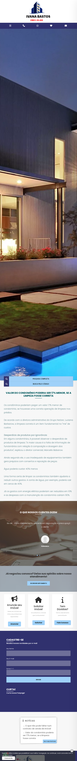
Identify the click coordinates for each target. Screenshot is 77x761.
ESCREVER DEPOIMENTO (38, 583)
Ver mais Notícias (50, 741)
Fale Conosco (62, 623)
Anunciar (14, 624)
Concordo (9, 758)
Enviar (38, 680)
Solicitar (38, 623)
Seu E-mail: (10, 659)
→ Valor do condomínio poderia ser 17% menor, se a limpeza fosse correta (38, 735)
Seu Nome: (10, 649)
